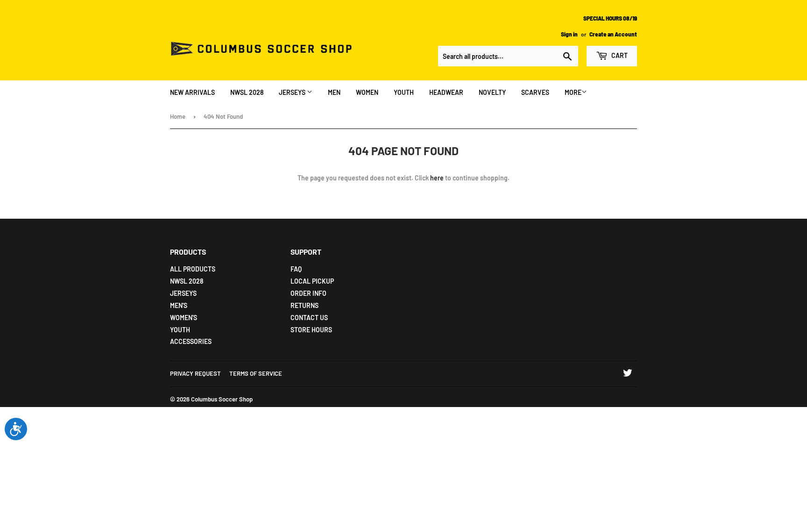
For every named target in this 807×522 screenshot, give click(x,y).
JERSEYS (293, 92)
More (573, 92)
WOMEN (367, 92)
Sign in (569, 34)
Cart (619, 55)
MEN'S (178, 305)
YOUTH (404, 92)
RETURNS (304, 305)
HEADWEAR (446, 92)
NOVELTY (492, 92)
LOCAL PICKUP (312, 281)
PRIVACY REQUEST (195, 373)
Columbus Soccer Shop (222, 399)
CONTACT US (309, 318)
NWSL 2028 (246, 92)
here (437, 178)
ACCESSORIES (191, 341)
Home (177, 116)
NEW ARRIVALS (192, 92)
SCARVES (535, 92)
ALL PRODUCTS (192, 269)
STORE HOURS (311, 330)
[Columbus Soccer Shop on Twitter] (627, 374)
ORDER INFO (308, 293)
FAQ (296, 269)
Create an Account (613, 34)
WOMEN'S (183, 318)
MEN (334, 92)
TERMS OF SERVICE (255, 373)
